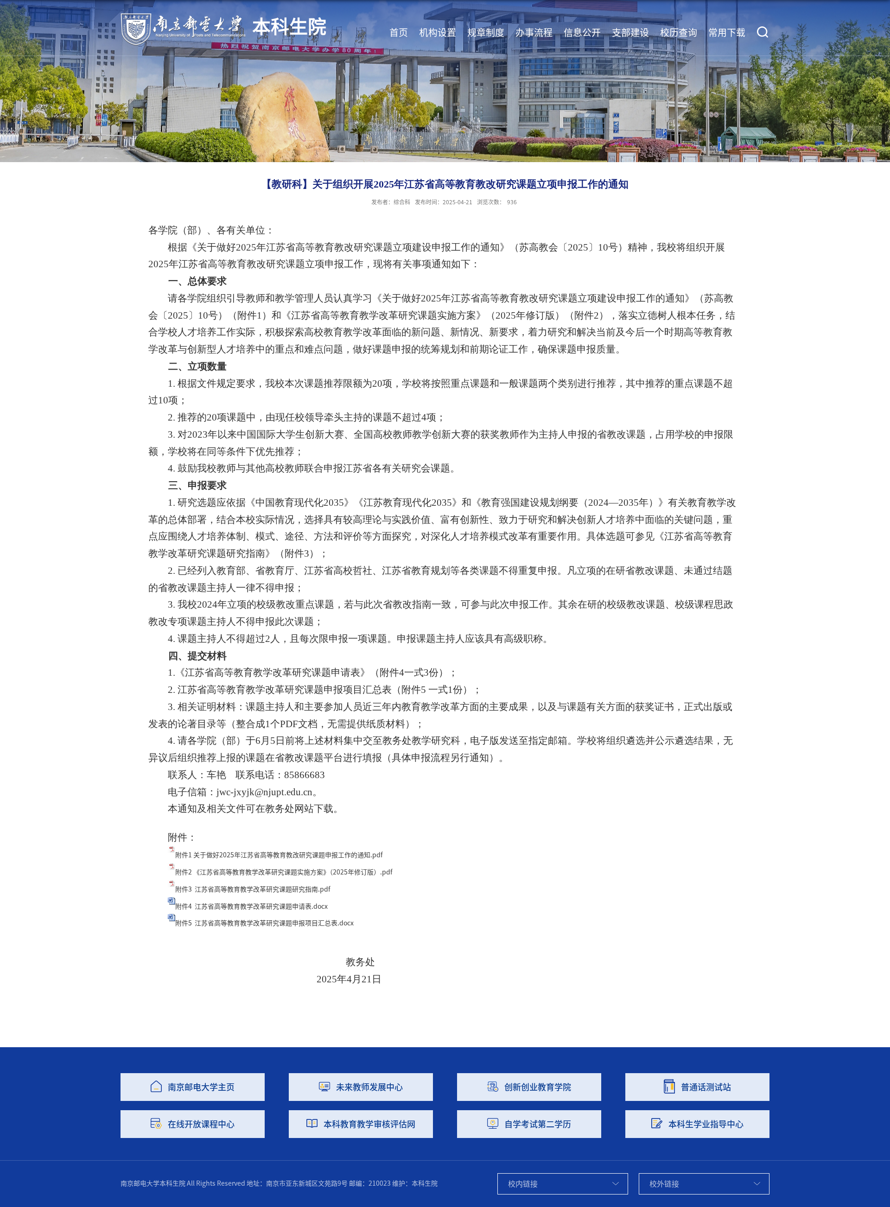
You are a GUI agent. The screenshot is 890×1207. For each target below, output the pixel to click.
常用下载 (726, 32)
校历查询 (678, 32)
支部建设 (630, 32)
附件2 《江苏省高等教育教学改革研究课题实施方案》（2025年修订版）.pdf (284, 872)
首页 (398, 32)
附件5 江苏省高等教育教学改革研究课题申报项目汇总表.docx (264, 923)
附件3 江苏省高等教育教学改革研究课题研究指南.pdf (253, 889)
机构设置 (437, 32)
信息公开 (582, 32)
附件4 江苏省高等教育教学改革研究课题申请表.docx (251, 906)
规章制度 (485, 32)
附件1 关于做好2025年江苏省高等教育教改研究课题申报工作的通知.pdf (279, 855)
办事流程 (534, 32)
